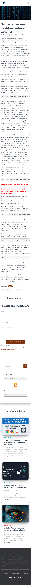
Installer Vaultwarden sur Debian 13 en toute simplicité (15, 486)
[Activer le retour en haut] (28, 582)
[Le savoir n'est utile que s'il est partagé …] (4, 3)
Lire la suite (11, 457)
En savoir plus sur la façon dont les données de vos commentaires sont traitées (15, 347)
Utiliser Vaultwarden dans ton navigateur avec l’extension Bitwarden (15, 443)
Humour (20, 577)
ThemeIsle (21, 581)
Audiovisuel (12, 577)
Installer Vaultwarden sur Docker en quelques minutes (14, 529)
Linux (10, 286)
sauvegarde (19, 289)
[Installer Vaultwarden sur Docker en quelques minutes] (15, 513)
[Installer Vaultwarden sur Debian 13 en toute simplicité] (15, 471)
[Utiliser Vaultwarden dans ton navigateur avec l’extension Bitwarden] (15, 426)
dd (9, 289)
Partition (13, 289)
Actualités (6, 573)
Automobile (25, 573)
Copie (6, 289)
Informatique (7, 437)
